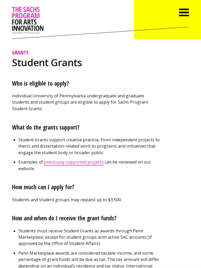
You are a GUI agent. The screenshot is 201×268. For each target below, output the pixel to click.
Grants (20, 52)
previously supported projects (74, 162)
